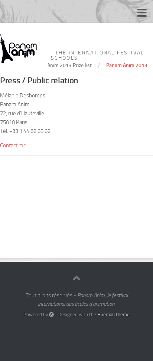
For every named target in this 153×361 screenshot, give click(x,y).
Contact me (13, 145)
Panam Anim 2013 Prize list (61, 65)
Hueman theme (113, 314)
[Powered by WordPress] (51, 314)
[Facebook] (70, 329)
